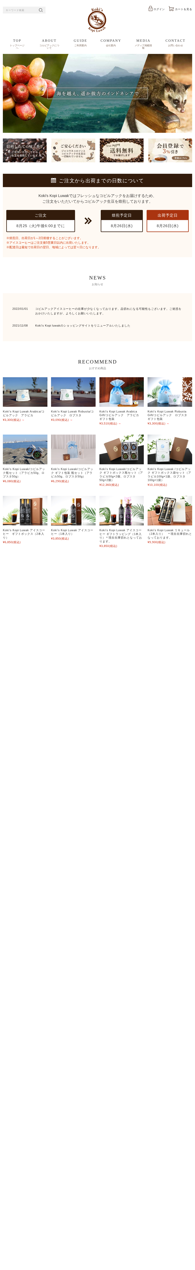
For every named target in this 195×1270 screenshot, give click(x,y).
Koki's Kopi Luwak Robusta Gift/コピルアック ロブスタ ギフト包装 (169, 415)
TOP (17, 44)
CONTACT (175, 43)
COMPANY (111, 43)
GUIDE (80, 43)
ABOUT (49, 44)
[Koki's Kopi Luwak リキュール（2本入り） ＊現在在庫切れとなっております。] (170, 510)
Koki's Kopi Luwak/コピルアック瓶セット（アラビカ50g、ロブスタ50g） (24, 472)
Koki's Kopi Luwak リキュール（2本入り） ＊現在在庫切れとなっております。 (170, 533)
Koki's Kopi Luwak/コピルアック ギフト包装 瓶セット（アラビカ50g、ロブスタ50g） (72, 472)
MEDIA (143, 44)
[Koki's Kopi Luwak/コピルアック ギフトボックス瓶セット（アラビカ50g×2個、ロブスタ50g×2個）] (121, 449)
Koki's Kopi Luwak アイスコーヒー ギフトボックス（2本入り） (24, 533)
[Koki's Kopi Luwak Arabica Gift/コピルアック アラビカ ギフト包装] (121, 392)
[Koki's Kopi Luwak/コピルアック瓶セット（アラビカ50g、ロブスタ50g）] (25, 449)
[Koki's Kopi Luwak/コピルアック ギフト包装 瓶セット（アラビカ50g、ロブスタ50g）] (73, 449)
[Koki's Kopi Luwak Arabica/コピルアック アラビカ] (25, 392)
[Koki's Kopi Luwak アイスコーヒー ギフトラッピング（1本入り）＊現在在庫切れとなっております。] (121, 510)
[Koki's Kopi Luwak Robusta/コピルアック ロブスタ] (73, 392)
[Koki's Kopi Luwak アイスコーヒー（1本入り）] (73, 510)
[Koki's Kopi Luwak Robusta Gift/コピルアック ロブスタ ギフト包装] (170, 392)
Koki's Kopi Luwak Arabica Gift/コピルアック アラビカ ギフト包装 (120, 415)
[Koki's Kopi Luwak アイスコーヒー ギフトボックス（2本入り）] (25, 510)
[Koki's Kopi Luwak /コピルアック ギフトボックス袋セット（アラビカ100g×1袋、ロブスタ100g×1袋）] (170, 449)
